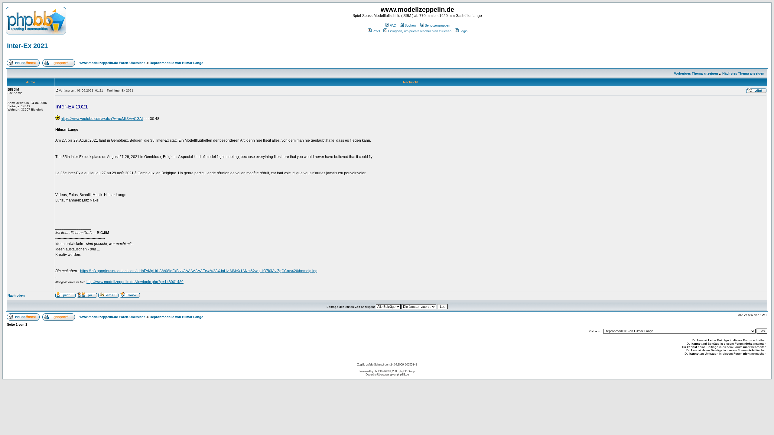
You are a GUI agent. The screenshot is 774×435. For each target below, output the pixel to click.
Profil (376, 31)
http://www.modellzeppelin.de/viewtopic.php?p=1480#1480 (135, 282)
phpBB (378, 371)
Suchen (410, 25)
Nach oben (16, 295)
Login (463, 31)
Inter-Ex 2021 (27, 46)
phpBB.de (403, 374)
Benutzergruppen (437, 25)
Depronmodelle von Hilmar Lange (176, 63)
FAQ (393, 25)
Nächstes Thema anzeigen (743, 73)
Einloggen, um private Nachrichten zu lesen (419, 31)
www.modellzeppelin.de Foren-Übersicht (112, 63)
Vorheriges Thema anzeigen (696, 73)
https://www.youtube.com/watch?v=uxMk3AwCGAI (102, 119)
